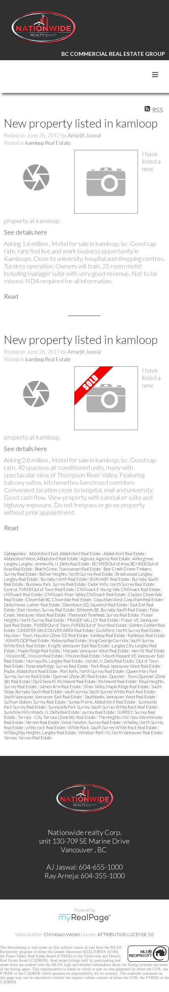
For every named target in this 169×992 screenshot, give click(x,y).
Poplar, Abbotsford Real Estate (31, 671)
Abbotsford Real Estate (124, 553)
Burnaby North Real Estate (64, 579)
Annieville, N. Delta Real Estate (62, 563)
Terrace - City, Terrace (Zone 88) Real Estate (57, 717)
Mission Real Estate (83, 655)
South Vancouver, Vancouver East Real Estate (43, 696)
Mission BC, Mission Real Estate (34, 655)
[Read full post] (36, 177)
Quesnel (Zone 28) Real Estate (80, 676)
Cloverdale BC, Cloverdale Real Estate (59, 599)
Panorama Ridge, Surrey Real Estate (57, 666)
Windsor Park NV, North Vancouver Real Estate (121, 732)
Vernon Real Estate (43, 722)
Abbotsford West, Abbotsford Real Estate (41, 558)
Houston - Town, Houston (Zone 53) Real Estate (46, 635)
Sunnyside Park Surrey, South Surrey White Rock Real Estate (103, 706)
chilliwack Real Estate (23, 594)
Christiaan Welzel (62, 934)
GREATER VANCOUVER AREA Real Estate (56, 630)
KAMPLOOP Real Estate (28, 640)
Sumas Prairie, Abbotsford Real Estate (102, 701)
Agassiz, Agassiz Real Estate (105, 558)
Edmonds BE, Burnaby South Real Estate (112, 609)
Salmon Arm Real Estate (60, 686)
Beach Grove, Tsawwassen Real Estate (68, 568)
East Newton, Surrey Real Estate (46, 609)
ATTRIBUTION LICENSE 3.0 (125, 934)
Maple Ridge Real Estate (39, 650)
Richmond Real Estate (117, 681)
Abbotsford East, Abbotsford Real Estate (65, 553)
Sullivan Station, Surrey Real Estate (35, 701)
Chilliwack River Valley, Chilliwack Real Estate (85, 594)
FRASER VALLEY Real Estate (93, 620)
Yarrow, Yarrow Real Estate (27, 737)
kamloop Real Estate (48, 143)
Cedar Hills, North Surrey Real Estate (121, 584)
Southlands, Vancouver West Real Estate (120, 696)
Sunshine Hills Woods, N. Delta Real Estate (42, 712)
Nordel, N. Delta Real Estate (109, 660)
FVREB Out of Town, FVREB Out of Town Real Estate (80, 625)
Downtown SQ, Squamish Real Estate (95, 604)
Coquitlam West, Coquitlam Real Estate (128, 599)
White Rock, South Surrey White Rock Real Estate (113, 727)
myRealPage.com (84, 918)
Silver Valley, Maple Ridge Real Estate (116, 686)
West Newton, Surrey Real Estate (91, 722)
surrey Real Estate (98, 712)
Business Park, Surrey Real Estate (56, 584)
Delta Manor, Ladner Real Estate (32, 604)
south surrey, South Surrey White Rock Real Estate (110, 691)
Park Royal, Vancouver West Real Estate (126, 666)
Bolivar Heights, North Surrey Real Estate (76, 573)
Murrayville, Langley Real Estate (54, 660)
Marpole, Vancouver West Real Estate (96, 650)
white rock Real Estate (46, 727)
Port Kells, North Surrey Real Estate (92, 671)
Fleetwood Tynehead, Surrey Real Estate (104, 614)
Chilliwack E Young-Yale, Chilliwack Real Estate (119, 589)
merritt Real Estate (148, 650)
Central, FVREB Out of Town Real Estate (39, 589)
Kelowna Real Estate (69, 640)
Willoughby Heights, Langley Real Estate (40, 732)
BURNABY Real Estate (110, 579)
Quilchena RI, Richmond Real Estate (64, 681)
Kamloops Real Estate (146, 635)
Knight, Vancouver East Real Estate (79, 645)
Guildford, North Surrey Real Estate (128, 630)
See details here (25, 232)
